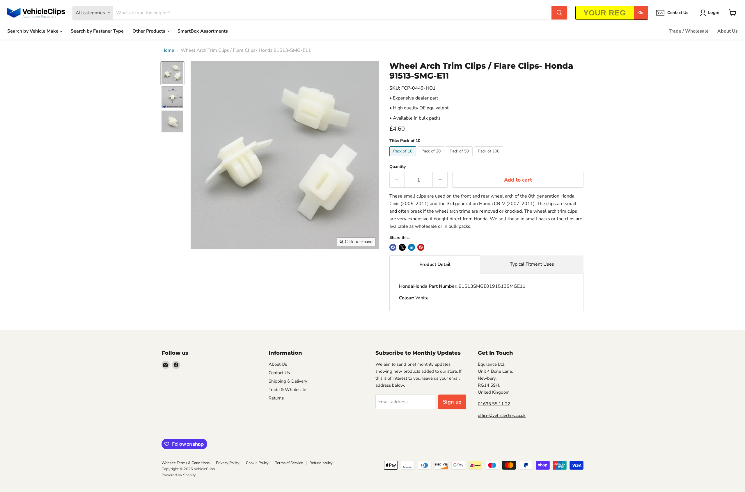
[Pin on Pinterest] (420, 247)
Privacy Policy (228, 463)
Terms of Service (289, 463)
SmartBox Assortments (203, 31)
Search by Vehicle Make (33, 31)
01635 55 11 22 (494, 404)
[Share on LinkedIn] (411, 247)
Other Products (149, 31)
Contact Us (279, 373)
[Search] (559, 12)
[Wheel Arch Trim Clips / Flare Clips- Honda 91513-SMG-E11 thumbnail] (172, 73)
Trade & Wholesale (287, 389)
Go (640, 12)
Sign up (452, 401)
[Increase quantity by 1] (440, 180)
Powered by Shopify (179, 475)
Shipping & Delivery (288, 381)
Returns (276, 398)
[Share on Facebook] (392, 247)
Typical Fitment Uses (532, 264)
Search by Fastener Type (97, 31)
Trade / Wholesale (689, 31)
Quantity (397, 166)
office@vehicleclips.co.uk (502, 415)
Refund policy (321, 463)
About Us (727, 31)
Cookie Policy (257, 463)
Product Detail (434, 264)
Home (168, 50)
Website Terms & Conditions (186, 463)
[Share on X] (402, 247)
